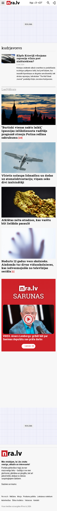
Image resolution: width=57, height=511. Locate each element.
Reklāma (13, 497)
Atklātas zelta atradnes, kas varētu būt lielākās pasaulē (26, 221)
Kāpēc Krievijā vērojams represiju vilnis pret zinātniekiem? (31, 58)
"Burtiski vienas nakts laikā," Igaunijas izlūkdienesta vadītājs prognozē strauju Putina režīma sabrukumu (24, 132)
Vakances (28, 500)
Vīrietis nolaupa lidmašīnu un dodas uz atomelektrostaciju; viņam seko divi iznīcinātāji (27, 179)
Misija (19, 497)
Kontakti (36, 500)
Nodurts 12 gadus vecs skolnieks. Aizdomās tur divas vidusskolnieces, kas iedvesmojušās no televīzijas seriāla (27, 266)
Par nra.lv (4, 497)
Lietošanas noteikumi (44, 497)
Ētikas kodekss (17, 500)
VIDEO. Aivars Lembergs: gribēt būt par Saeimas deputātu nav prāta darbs (25, 337)
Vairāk (29, 346)
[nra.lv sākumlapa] (13, 3)
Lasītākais (8, 89)
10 (20, 137)
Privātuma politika (29, 497)
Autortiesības (6, 500)
